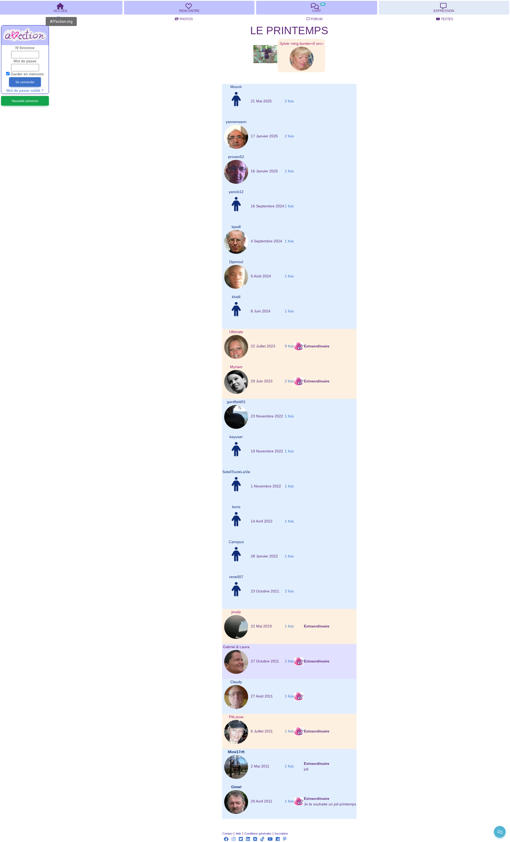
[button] (301, 44)
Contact (227, 833)
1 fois (289, 171)
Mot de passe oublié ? (25, 91)
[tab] (189, 8)
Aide (238, 833)
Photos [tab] (186, 19)
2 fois (289, 101)
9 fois (289, 346)
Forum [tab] (316, 19)
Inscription (281, 833)
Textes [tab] (447, 19)
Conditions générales (257, 833)
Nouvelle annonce (25, 101)
